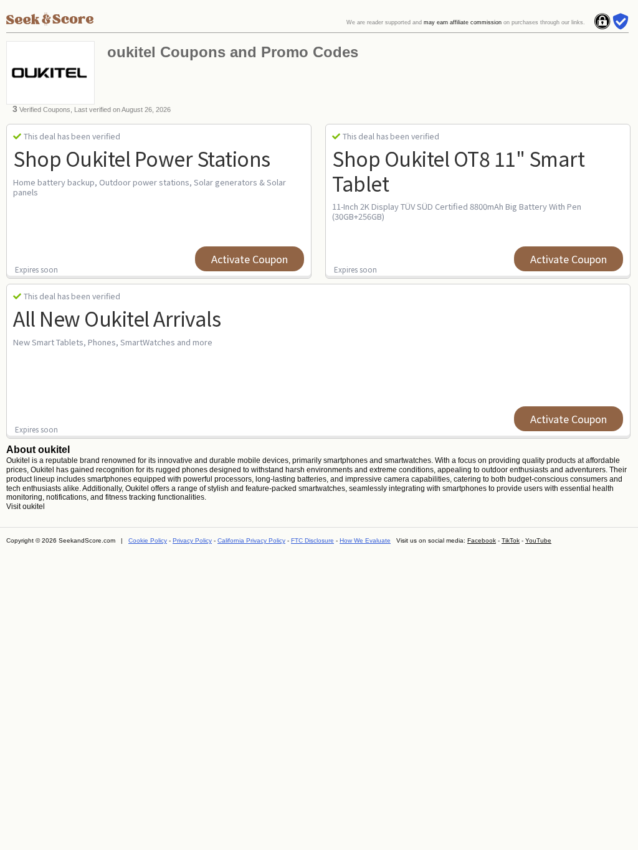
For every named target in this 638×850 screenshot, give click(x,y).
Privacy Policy (192, 540)
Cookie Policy (147, 540)
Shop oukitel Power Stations (141, 158)
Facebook (481, 540)
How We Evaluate (365, 540)
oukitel (33, 506)
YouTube (538, 540)
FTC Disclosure (312, 540)
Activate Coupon (249, 258)
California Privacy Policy (251, 540)
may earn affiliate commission (463, 22)
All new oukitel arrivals (117, 318)
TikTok (511, 540)
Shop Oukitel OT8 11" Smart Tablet (458, 170)
